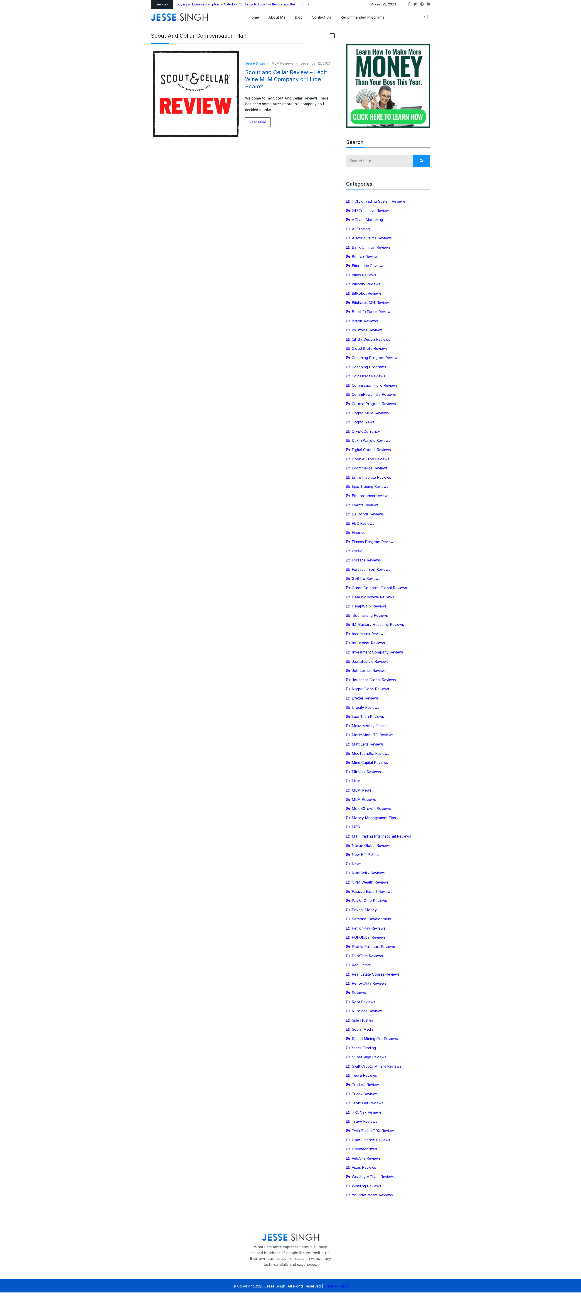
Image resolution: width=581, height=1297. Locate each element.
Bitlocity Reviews (366, 284)
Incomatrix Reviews (368, 633)
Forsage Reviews (366, 560)
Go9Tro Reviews (366, 578)
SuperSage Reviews (369, 1057)
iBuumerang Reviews (370, 615)
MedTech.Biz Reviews (370, 753)
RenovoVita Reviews (369, 983)
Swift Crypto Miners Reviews (376, 1066)
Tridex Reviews (365, 1094)
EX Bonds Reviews (368, 514)
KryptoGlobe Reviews (370, 689)
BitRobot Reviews (367, 293)
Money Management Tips (374, 818)
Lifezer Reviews (365, 698)
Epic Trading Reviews (370, 486)
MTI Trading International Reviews (381, 836)
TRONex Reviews (367, 1112)
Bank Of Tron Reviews (371, 247)
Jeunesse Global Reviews (374, 680)
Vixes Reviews (364, 1167)
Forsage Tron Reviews (371, 569)
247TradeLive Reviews (371, 210)
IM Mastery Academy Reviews (378, 624)
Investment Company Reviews (378, 652)
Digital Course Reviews (371, 449)
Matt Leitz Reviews (368, 744)
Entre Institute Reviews (371, 477)
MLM (356, 781)
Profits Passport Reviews (373, 946)
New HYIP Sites (365, 854)
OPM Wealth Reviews (370, 882)
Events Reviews (365, 505)
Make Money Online (369, 726)
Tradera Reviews (366, 1084)
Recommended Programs (362, 17)
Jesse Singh (255, 63)
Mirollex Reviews (366, 772)
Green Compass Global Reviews (379, 587)
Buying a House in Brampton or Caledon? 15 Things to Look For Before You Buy (236, 4)
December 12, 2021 (315, 63)
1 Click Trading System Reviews (379, 201)
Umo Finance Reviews (371, 1140)
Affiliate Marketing (367, 219)
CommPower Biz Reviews (374, 394)
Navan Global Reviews (371, 845)
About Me (277, 17)
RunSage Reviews (367, 1011)
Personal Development (371, 919)
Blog (299, 17)
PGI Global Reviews (369, 937)
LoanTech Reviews (368, 716)
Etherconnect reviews (370, 495)
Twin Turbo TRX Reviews (374, 1130)
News (357, 864)
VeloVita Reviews (366, 1158)
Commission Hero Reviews (375, 385)
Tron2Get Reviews (367, 1103)
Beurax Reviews (365, 256)
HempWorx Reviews (369, 606)
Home (254, 17)
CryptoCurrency (366, 431)
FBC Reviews (363, 523)
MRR (356, 827)
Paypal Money (364, 910)
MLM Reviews (283, 63)
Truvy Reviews (364, 1121)
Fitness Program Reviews (373, 541)
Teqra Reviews (364, 1075)
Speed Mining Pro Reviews (375, 1038)
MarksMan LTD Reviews (373, 735)
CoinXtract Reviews (368, 376)
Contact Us (321, 17)
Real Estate (361, 965)
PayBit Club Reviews (369, 900)
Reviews (359, 992)
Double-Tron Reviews (370, 459)
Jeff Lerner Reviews (369, 670)
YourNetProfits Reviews (372, 1195)
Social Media (363, 1029)
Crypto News (363, 422)
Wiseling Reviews (366, 1186)
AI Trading (361, 229)
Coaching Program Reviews (375, 357)
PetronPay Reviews (368, 928)
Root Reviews (363, 1002)
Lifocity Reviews (365, 707)
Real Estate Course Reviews (376, 974)
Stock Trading (364, 1048)
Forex (357, 551)
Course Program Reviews (374, 403)
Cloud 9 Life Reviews (370, 348)
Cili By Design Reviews (371, 339)
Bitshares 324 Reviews (371, 302)
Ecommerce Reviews (370, 468)
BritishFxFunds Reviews (372, 311)
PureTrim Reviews (367, 956)
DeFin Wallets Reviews (371, 440)
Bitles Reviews (364, 275)
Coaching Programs (369, 367)
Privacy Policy (336, 1286)
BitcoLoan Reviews (368, 265)
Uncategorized (364, 1149)
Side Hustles (362, 1020)
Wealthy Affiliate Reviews (373, 1176)
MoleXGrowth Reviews (371, 808)
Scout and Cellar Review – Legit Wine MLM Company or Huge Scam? (286, 79)
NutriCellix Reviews (368, 873)
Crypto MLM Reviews (370, 413)
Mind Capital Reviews (370, 762)
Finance (358, 532)
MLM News (362, 790)
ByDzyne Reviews (367, 330)
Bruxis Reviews (365, 321)
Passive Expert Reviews (372, 891)
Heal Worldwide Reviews (373, 597)
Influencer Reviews (368, 643)
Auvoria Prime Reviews (372, 238)
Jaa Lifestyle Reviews (370, 661)
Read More (257, 122)
